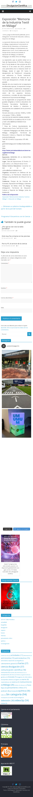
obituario (23, 685)
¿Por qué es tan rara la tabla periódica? (12, 228)
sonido (12, 697)
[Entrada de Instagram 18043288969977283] (16, 364)
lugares (18, 679)
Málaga (8, 684)
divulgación (4, 627)
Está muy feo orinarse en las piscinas (16, 236)
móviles (17, 685)
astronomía (8, 658)
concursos (5, 672)
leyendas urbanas (9, 679)
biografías (4, 625)
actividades (17, 655)
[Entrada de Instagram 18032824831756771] (16, 512)
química (3, 641)
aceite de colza (5, 655)
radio (3, 695)
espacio (3, 630)
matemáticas (6, 682)
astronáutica (22, 658)
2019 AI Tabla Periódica (7, 619)
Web (2, 307)
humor (3, 633)
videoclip (22, 700)
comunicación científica (13, 670)
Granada (12, 677)
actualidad (4, 622)
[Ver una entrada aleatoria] (30, 11)
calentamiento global (9, 664)
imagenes (20, 677)
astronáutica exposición (8, 660)
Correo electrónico (7, 298)
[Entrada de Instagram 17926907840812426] (16, 453)
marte (25, 679)
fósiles (19, 674)
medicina (15, 682)
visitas (4, 703)
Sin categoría (14, 30)
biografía (20, 660)
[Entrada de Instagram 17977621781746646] (16, 423)
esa (25, 672)
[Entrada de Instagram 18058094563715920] (16, 482)
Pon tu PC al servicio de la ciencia (14, 244)
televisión (8, 700)
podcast (5, 691)
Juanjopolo (20, 28)
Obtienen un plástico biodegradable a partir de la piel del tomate (16, 207)
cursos (13, 672)
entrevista (20, 672)
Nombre (4, 288)
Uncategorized (5, 643)
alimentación (27, 655)
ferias (14, 674)
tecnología (20, 697)
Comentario (5, 263)
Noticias (3, 635)
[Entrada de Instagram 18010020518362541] (16, 393)
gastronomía (26, 674)
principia (14, 691)
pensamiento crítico (6, 638)
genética (4, 677)
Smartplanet (5, 697)
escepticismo (6, 674)
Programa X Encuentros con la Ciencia (16, 216)
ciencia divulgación (12, 666)
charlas (22, 663)
